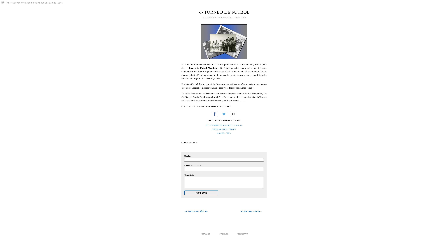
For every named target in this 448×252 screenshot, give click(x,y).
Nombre (187, 156)
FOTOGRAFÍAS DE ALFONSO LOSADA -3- (224, 125)
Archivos (224, 234)
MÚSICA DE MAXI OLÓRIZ (224, 129)
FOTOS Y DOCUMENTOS (236, 17)
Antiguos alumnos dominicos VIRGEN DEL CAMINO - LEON (35, 3)
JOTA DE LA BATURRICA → (251, 211)
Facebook (214, 114)
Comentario (189, 175)
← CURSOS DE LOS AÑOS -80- (196, 211)
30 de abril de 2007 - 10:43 (214, 17)
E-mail (193, 165)
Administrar (242, 234)
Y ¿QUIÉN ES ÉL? (224, 133)
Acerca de (205, 234)
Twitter (224, 114)
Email (233, 114)
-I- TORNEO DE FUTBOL (224, 12)
